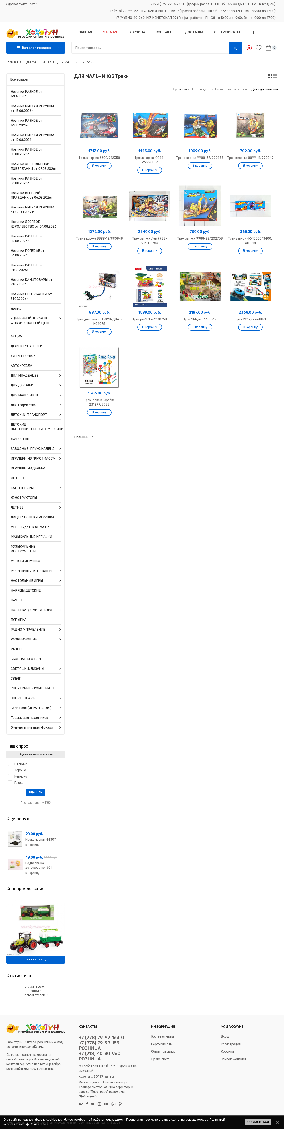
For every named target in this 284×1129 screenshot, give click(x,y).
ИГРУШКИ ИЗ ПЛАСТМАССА (33, 458)
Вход (225, 1036)
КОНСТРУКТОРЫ (24, 498)
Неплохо (20, 776)
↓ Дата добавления (263, 89)
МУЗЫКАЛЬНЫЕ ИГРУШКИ (31, 537)
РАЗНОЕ (17, 649)
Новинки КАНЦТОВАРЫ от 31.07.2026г (32, 282)
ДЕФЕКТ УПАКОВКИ (26, 346)
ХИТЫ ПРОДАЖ (23, 356)
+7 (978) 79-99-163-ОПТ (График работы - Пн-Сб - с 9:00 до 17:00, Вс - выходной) (212, 4)
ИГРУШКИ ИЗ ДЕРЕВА (28, 468)
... (252, 32)
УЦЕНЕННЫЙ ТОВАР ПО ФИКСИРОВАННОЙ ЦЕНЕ (30, 320)
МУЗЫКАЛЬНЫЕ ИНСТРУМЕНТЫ (23, 549)
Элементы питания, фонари (32, 727)
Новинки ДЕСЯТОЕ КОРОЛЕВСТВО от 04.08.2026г (34, 224)
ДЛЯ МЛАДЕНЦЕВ (25, 376)
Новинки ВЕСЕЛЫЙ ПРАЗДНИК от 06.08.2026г (31, 195)
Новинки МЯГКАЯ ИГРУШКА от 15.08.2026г (33, 108)
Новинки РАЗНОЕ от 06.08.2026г (27, 180)
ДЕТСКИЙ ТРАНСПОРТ (29, 415)
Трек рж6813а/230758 (149, 319)
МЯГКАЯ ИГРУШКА (25, 561)
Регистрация (231, 1044)
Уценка (16, 309)
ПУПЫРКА (19, 620)
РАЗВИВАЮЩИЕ (24, 639)
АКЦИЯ (16, 336)
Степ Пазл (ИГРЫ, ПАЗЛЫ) (31, 708)
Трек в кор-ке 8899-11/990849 (250, 158)
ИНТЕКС (17, 478)
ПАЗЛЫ (16, 600)
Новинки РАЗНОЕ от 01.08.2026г (27, 267)
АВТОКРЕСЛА (21, 366)
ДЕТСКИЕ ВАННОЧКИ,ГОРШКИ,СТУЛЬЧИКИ (35, 426)
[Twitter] (93, 1104)
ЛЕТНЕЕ (17, 507)
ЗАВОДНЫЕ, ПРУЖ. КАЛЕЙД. (33, 449)
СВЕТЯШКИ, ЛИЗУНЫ (27, 669)
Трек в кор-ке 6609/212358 (99, 158)
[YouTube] (106, 1104)
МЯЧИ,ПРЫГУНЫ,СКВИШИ (31, 571)
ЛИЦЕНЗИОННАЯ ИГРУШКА (32, 517)
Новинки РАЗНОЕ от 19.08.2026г (27, 94)
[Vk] (81, 1104)
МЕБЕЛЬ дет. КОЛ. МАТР (30, 527)
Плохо (19, 783)
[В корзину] (99, 165)
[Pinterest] (120, 1104)
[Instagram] (99, 1104)
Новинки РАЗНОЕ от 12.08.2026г (27, 123)
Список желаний (233, 1059)
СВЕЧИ (16, 679)
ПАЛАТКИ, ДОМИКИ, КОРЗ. (32, 610)
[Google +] (113, 1104)
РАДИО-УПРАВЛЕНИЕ (28, 630)
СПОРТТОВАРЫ (23, 698)
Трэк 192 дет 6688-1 (250, 319)
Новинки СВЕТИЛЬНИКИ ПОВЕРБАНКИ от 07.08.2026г (33, 166)
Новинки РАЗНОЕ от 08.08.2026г (27, 151)
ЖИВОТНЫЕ (20, 439)
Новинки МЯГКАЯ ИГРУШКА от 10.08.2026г (33, 137)
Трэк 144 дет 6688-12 (199, 319)
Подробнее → (35, 960)
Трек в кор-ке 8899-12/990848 (99, 238)
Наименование (226, 89)
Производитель (202, 89)
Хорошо (20, 770)
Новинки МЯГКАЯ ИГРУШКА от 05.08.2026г (33, 209)
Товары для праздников (29, 718)
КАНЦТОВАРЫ (22, 488)
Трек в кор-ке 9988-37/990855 (200, 158)
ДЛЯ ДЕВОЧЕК (22, 385)
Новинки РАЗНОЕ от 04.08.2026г (27, 238)
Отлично (20, 764)
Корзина (227, 1052)
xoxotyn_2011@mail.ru (96, 1077)
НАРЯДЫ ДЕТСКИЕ (26, 590)
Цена (243, 89)
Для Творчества (23, 405)
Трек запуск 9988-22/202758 (200, 238)
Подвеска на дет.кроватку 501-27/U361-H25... (39, 867)
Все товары (19, 79)
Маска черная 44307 (40, 840)
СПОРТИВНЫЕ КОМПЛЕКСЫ (32, 688)
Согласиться (258, 1122)
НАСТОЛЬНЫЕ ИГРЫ (27, 581)
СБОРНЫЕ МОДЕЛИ (26, 659)
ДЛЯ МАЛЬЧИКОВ (24, 395)
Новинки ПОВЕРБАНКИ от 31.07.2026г (31, 296)
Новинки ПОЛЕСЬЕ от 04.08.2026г (28, 253)
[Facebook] (87, 1104)
